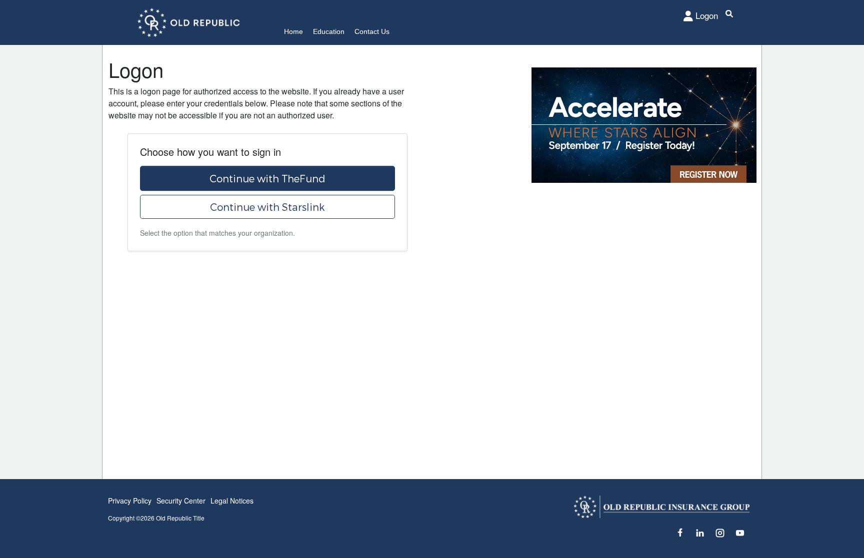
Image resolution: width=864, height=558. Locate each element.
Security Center (181, 501)
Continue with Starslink (267, 207)
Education (328, 31)
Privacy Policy (130, 501)
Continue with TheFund (268, 178)
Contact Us (372, 31)
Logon (707, 15)
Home (293, 31)
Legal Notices (232, 501)
